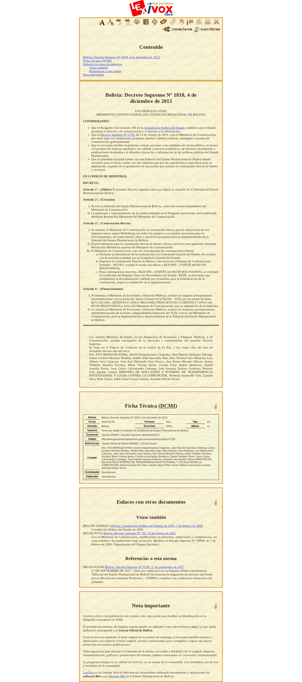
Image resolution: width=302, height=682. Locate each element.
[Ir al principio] (215, 406)
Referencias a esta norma (105, 71)
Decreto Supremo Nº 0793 (117, 134)
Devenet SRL (117, 676)
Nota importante (93, 74)
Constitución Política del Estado (164, 127)
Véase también (98, 67)
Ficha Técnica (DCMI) (97, 60)
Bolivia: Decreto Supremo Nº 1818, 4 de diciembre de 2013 (121, 57)
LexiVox (89, 672)
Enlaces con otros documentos (102, 64)
